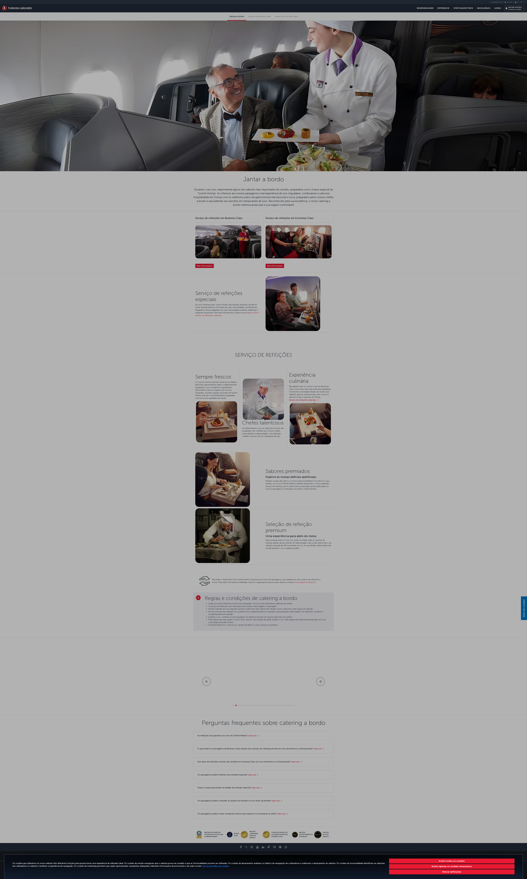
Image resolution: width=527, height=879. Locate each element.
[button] (452, 871)
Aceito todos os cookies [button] (452, 861)
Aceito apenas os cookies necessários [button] (452, 866)
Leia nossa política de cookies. (215, 866)
